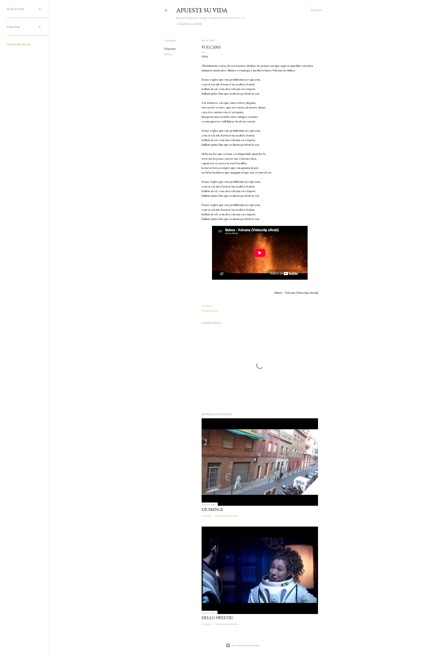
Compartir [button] (170, 40)
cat (243, 18)
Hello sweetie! (217, 617)
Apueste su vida (202, 10)
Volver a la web (189, 24)
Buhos (168, 54)
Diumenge (212, 509)
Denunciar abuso (18, 44)
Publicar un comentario (226, 515)
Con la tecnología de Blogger (245, 645)
